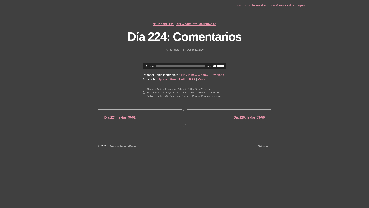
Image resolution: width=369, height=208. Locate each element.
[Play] (146, 66)
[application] (184, 66)
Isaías (166, 92)
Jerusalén (182, 92)
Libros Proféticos (183, 96)
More (201, 79)
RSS (192, 79)
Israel (173, 92)
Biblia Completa (163, 24)
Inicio (237, 5)
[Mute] (214, 66)
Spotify (163, 79)
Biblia (191, 89)
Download (217, 74)
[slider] (221, 65)
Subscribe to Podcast (255, 5)
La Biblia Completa (197, 92)
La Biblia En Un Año (164, 96)
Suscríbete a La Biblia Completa (288, 5)
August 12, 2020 (195, 50)
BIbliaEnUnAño (154, 92)
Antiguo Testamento (166, 89)
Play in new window (194, 74)
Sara (213, 96)
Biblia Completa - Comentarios (196, 24)
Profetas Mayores (201, 96)
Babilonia (182, 89)
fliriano (176, 50)
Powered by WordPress (123, 146)
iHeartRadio (178, 79)
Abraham (151, 89)
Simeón (220, 96)
